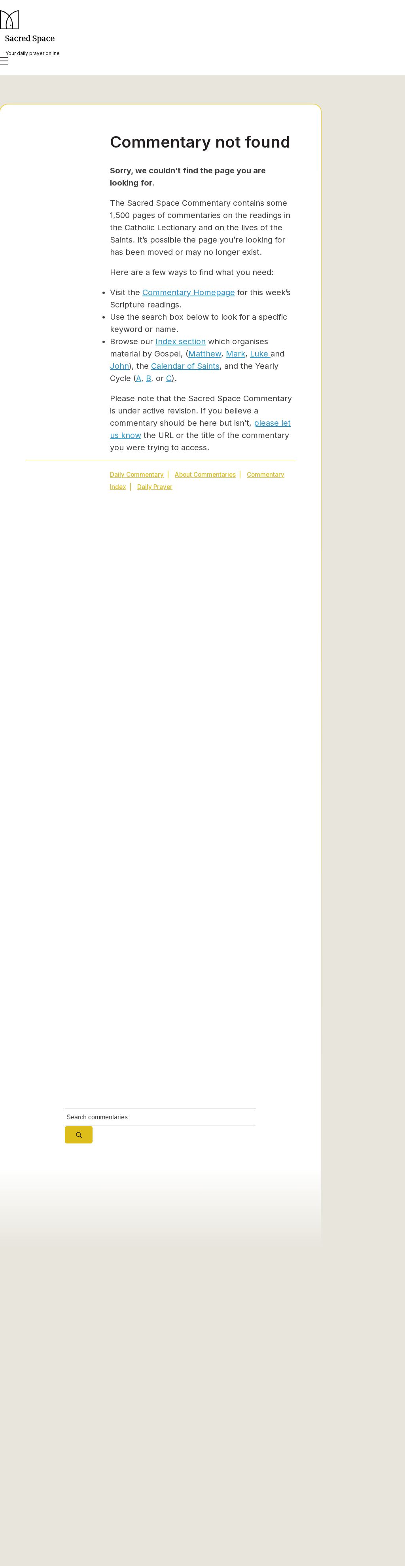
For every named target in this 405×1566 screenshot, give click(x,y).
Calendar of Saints (185, 366)
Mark (235, 353)
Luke (260, 353)
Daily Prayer (154, 487)
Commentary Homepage (188, 292)
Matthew (204, 353)
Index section (180, 341)
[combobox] (160, 1117)
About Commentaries (205, 474)
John (119, 366)
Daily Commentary (137, 474)
